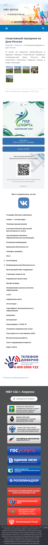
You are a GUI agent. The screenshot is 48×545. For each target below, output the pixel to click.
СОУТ (8, 295)
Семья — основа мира (15, 219)
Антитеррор (11, 261)
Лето (8, 256)
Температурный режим (16, 224)
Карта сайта (11, 347)
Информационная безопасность (20, 265)
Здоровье (10, 315)
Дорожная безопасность (17, 247)
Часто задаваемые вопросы (18, 342)
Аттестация (11, 304)
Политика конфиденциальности (15, 378)
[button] (6, 28)
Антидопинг (11, 320)
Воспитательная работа (16, 338)
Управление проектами (16, 279)
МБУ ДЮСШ (11, 9)
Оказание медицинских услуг (19, 329)
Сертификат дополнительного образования (20, 309)
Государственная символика (19, 215)
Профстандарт (12, 283)
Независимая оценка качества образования (19, 289)
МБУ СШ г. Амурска (20, 391)
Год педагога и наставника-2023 (20, 333)
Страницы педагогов (15, 274)
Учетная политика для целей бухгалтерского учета (19, 230)
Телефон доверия (14, 251)
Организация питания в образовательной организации (20, 236)
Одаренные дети (14, 299)
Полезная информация (16, 242)
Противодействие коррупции (19, 270)
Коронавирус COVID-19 (16, 324)
